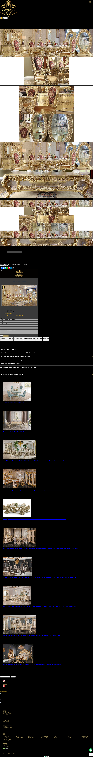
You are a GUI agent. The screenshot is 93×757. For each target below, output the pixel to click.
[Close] (1, 270)
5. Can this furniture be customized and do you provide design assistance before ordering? (46, 367)
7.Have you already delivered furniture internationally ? (46, 374)
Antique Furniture (6, 720)
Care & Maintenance (7, 746)
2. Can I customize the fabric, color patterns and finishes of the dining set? (46, 356)
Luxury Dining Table (6, 25)
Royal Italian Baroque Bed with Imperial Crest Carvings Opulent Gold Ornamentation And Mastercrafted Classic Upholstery (32, 664)
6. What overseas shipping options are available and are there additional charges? (46, 371)
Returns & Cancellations (7, 713)
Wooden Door (57, 737)
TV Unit (55, 736)
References (5, 743)
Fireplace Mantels (19, 737)
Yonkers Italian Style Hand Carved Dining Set (10, 27)
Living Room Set (6, 736)
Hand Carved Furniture (7, 725)
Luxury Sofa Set (44, 736)
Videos (4, 733)
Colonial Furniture (83, 737)
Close (2, 335)
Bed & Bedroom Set (6, 721)
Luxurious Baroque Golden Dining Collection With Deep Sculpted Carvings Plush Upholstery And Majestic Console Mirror (31, 635)
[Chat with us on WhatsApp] (90, 750)
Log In (4, 734)
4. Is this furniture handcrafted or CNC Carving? (46, 363)
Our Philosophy (6, 742)
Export (4, 745)
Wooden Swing (31, 737)
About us (4, 710)
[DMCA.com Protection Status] (5, 748)
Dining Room (5, 24)
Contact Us (5, 711)
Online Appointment (7, 739)
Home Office (69, 736)
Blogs (4, 731)
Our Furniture (5, 744)
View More (4, 410)
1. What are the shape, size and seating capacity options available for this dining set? (46, 353)
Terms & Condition (6, 712)
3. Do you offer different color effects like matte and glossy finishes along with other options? (46, 360)
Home (4, 23)
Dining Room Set (18, 736)
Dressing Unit (5, 737)
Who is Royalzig (6, 740)
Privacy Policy (5, 716)
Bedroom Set (31, 736)
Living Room (5, 726)
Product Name (2, 318)
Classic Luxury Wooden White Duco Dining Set (13, 431)
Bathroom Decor (44, 737)
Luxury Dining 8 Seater (7, 26)
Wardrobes (69, 737)
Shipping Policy (6, 714)
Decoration (5, 722)
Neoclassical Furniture (7, 727)
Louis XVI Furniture (84, 736)
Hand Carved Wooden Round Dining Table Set (13, 402)
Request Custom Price (4, 265)
